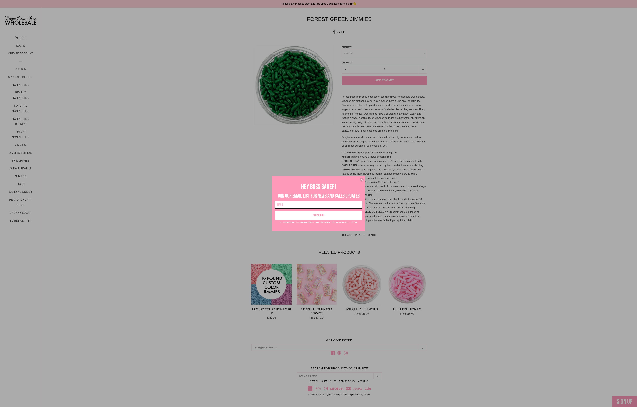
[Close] (362, 180)
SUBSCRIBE (318, 215)
